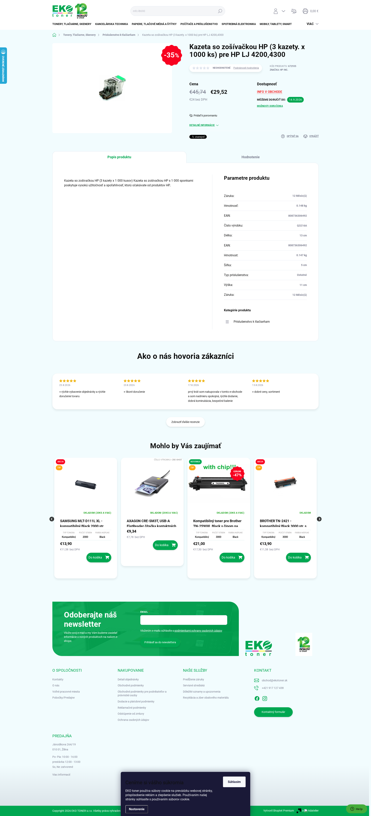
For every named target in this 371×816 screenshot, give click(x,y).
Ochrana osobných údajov (133, 719)
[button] (85, 551)
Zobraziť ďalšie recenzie (185, 421)
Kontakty (57, 679)
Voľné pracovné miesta (66, 691)
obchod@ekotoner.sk (274, 680)
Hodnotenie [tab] (251, 157)
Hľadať (220, 11)
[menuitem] (72, 24)
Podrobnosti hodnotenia (246, 68)
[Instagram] (265, 698)
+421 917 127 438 (273, 687)
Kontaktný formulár (273, 711)
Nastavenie (137, 809)
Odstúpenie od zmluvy (131, 713)
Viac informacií (61, 774)
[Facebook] (257, 698)
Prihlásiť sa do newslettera (160, 642)
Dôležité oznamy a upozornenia (201, 691)
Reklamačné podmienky (132, 707)
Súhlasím (234, 782)
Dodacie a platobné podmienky (136, 701)
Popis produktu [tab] (119, 157)
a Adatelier (310, 810)
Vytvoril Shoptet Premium (278, 810)
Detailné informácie (202, 125)
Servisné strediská (194, 685)
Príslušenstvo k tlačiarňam (252, 321)
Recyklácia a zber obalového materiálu (206, 697)
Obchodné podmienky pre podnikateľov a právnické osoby (142, 693)
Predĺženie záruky (193, 679)
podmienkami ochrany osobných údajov (198, 630)
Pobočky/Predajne (63, 697)
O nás (55, 685)
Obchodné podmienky (131, 685)
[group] (85, 519)
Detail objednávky (128, 679)
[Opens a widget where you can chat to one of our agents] (356, 809)
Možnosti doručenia (270, 106)
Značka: (279, 69)
